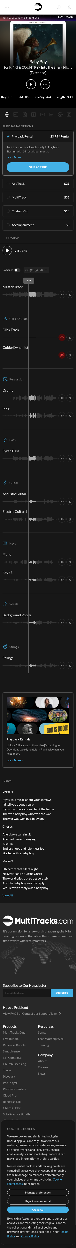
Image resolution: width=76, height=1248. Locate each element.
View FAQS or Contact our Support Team (30, 1013)
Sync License (11, 1051)
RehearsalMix (12, 1101)
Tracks (7, 1070)
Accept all (38, 1209)
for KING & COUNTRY (21, 67)
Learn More (14, 157)
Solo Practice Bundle (16, 1114)
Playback (9, 1076)
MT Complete (12, 1057)
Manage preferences (38, 1192)
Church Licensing (14, 1064)
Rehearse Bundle (14, 1045)
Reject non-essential (38, 1201)
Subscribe (38, 167)
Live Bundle (11, 1038)
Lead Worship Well (51, 1038)
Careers (43, 1067)
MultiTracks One (14, 1032)
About (42, 1061)
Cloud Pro (10, 1095)
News (42, 1073)
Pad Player (10, 1083)
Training (43, 1045)
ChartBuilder (11, 1108)
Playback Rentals (14, 1089)
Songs (42, 1032)
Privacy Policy (30, 1236)
